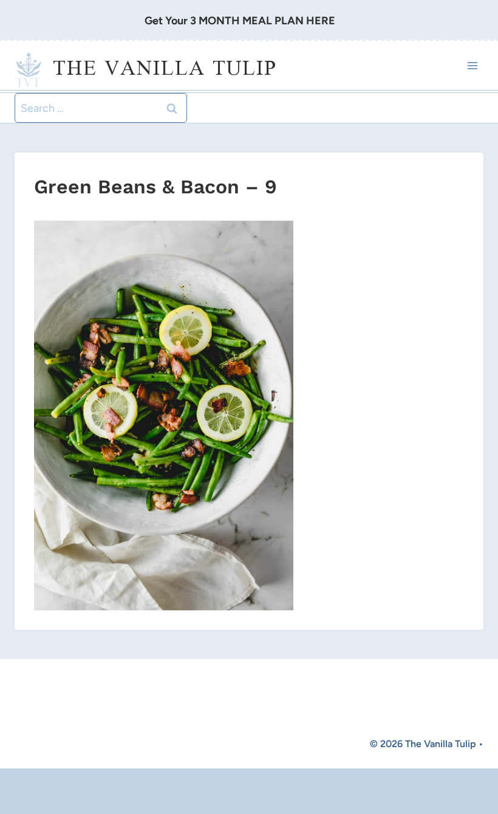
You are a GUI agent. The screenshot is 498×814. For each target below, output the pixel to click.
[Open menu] (472, 66)
